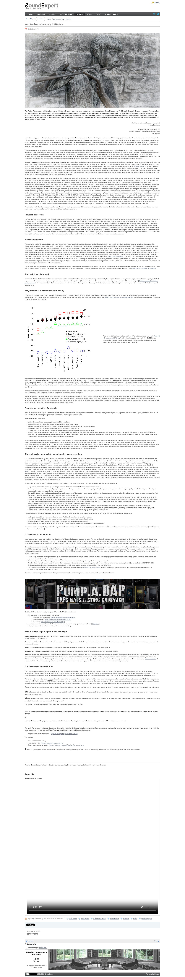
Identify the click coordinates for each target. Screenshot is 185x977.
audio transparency (99, 918)
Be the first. (43, 948)
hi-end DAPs (86, 567)
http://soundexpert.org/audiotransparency (64, 734)
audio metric (73, 918)
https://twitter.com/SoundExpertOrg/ (53, 622)
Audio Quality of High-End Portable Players (119, 297)
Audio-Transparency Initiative (59, 19)
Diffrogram (95, 624)
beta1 (98, 567)
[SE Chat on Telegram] (157, 14)
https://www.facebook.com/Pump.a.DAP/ (58, 619)
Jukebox (143, 166)
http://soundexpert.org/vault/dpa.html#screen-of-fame (66, 745)
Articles (41, 19)
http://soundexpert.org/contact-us (52, 743)
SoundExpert (30, 19)
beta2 (93, 567)
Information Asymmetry (115, 256)
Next (156, 941)
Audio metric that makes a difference (144, 268)
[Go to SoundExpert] (42, 6)
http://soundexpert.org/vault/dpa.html (63, 617)
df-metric (126, 918)
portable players (146, 918)
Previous (30, 941)
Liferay (156, 974)
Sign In (157, 2)
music (135, 918)
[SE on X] (154, 14)
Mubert (137, 166)
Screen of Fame (150, 659)
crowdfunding (114, 918)
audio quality (85, 918)
